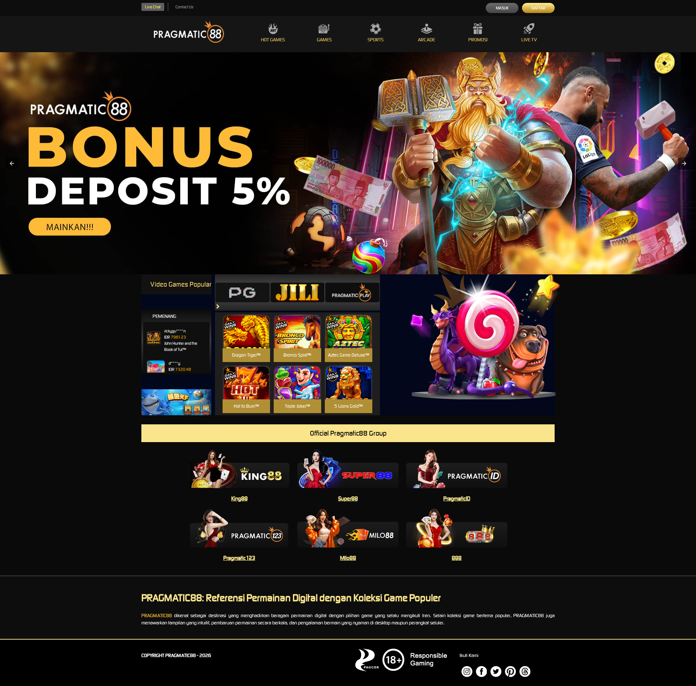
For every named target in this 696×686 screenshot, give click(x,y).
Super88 (348, 498)
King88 (239, 498)
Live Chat (153, 6)
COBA (246, 323)
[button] (12, 163)
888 (456, 557)
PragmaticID (456, 498)
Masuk (502, 8)
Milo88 (348, 557)
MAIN (246, 339)
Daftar (538, 8)
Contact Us (184, 6)
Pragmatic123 (239, 557)
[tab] (242, 292)
